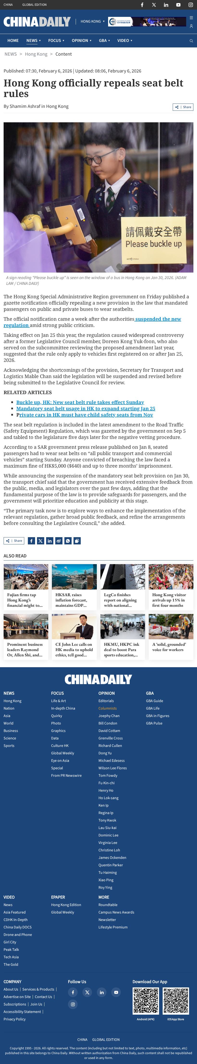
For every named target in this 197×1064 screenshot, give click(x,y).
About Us (11, 989)
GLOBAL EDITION (34, 4)
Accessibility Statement (22, 1011)
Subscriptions (15, 1004)
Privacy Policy (14, 1019)
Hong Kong (36, 54)
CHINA (8, 4)
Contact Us (43, 996)
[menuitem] (91, 22)
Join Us (36, 1004)
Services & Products (38, 989)
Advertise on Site (17, 996)
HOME (13, 41)
